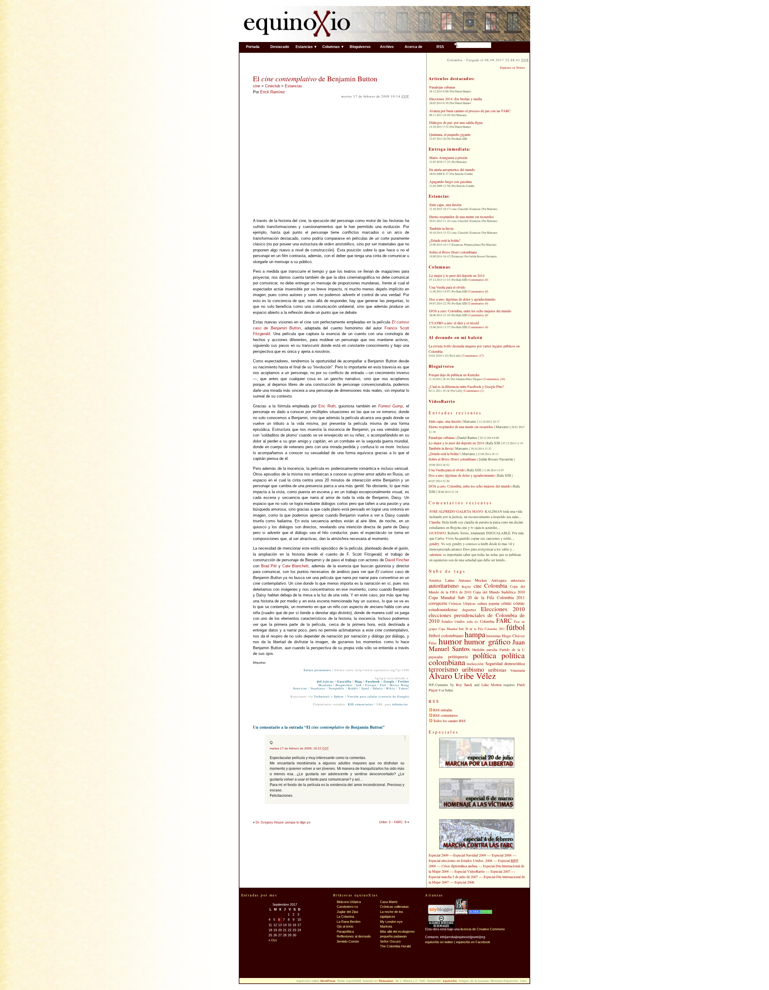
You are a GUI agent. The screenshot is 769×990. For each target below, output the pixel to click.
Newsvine (300, 688)
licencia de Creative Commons (482, 929)
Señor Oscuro (390, 941)
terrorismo (443, 669)
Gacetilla (344, 681)
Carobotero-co (347, 906)
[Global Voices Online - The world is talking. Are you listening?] (480, 913)
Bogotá (466, 586)
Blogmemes (344, 685)
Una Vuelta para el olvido (447, 287)
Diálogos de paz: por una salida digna (455, 122)
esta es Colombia (480, 621)
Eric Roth (327, 406)
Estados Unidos (453, 621)
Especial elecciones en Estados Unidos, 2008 (460, 860)
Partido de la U (512, 649)
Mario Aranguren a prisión (448, 157)
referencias (400, 704)
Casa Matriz (389, 902)
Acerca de (413, 47)
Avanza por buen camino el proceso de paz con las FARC (470, 110)
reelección (475, 663)
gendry (434, 543)
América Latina (441, 580)
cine (256, 86)
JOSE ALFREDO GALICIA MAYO (456, 511)
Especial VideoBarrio (469, 871)
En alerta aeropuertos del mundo (452, 169)
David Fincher (397, 560)
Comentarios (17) (473, 355)
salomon (435, 554)
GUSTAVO (437, 532)
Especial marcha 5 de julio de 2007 (453, 876)
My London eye (391, 921)
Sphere (339, 696)
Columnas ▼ (333, 47)
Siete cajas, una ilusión (445, 204)
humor (450, 641)
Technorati (322, 696)
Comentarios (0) (478, 280)
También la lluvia (441, 228)
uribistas (497, 669)
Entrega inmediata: (450, 149)
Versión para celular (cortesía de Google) (378, 696)
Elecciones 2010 (503, 609)
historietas (493, 635)
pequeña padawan (393, 936)
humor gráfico (487, 641)
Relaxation (386, 980)
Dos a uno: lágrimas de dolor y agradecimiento (462, 299)
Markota (386, 926)
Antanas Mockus (472, 580)
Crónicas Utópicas (462, 603)
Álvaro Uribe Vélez (462, 675)
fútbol (515, 627)
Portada (253, 47)
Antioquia (498, 580)
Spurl (365, 688)
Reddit (353, 688)
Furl (383, 685)
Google (389, 681)
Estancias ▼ (306, 47)
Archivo (387, 47)
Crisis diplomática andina (459, 865)
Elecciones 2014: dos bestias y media (455, 98)
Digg (358, 681)
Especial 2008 (502, 855)
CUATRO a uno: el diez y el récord (454, 322)
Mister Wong (399, 685)
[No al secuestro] (461, 913)
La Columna (345, 916)
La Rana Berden (348, 921)
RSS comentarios (360, 704)
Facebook (373, 681)
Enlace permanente (317, 670)
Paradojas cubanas (442, 87)
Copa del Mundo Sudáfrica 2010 (499, 592)
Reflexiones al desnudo (354, 936)
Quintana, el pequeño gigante (449, 134)
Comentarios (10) (494, 379)
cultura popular (488, 603)
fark (359, 685)
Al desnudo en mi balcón (455, 337)
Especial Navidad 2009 (469, 855)
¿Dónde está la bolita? (444, 240)
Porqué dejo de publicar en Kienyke (454, 374)
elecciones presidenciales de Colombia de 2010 (477, 617)
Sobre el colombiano (453, 252)
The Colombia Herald (395, 946)
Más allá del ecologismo (397, 931)
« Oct (273, 940)
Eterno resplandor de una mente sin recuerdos (461, 216)
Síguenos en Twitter (512, 67)
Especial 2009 (438, 855)
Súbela (377, 688)
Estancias (293, 86)
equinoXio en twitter (439, 942)
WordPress (327, 980)
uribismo (473, 669)
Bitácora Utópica (349, 902)
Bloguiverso (360, 47)
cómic (506, 603)
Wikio (390, 688)
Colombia (495, 585)
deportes (469, 609)
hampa (475, 634)
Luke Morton (492, 684)
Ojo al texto (345, 926)
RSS (440, 47)
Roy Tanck (464, 684)
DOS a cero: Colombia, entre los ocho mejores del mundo (470, 310)
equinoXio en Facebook (473, 942)
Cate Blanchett (295, 566)
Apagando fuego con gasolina (450, 181)
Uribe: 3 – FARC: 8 (392, 822)
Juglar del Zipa (347, 912)
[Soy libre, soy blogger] (441, 913)
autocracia (518, 580)
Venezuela (517, 670)
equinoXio (450, 980)
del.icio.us (325, 681)
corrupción (438, 603)
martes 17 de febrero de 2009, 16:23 (299, 748)
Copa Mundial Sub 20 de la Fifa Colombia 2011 (477, 597)
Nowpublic (337, 688)
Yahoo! (404, 688)
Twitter (403, 681)
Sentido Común (348, 941)
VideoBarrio (442, 401)
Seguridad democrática (505, 663)
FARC (504, 620)
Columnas (439, 267)
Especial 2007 (500, 871)
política (484, 655)
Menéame (325, 685)
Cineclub (272, 86)
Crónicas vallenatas (394, 906)
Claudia (434, 522)
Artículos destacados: (452, 78)
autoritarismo (444, 585)
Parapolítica (345, 931)
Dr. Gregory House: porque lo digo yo (283, 822)
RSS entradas (442, 709)
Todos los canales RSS (449, 720)
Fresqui (371, 685)
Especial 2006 (464, 882)
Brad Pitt (269, 566)
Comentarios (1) (474, 390)
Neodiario (318, 688)
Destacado (279, 47)
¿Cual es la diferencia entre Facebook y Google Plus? (466, 386)
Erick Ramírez (272, 92)
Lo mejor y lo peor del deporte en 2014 (457, 275)
